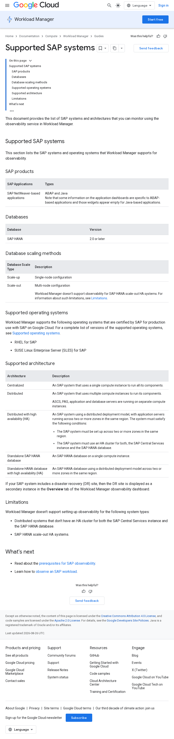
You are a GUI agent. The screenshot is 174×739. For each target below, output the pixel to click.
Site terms (51, 708)
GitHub (94, 655)
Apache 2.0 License (67, 620)
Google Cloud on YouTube (150, 677)
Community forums (62, 655)
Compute (51, 36)
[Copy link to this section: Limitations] (32, 502)
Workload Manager (34, 19)
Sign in (163, 5)
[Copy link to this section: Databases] (32, 217)
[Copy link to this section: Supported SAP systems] (69, 141)
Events (137, 663)
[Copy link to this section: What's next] (38, 552)
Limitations (99, 298)
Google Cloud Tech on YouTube (147, 686)
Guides (99, 36)
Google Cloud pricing (19, 663)
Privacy (34, 708)
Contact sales (15, 681)
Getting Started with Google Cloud (104, 664)
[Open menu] (7, 5)
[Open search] (109, 5)
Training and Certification (108, 691)
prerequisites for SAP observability (67, 563)
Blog (135, 655)
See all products (16, 655)
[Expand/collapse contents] (30, 60)
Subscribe (79, 718)
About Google (15, 708)
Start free (155, 19)
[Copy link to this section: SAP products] (38, 172)
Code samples (100, 673)
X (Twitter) (139, 670)
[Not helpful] (165, 36)
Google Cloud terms (77, 708)
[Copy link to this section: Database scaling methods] (65, 254)
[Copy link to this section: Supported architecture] (59, 364)
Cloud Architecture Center (103, 682)
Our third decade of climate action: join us (125, 708)
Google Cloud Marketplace (14, 671)
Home (9, 36)
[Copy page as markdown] (115, 48)
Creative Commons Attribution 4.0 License (128, 616)
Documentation (29, 36)
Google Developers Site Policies (128, 620)
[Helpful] (158, 36)
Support (53, 663)
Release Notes (58, 670)
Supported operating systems (36, 333)
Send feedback (151, 48)
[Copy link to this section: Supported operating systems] (72, 313)
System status (58, 677)
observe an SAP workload (56, 571)
